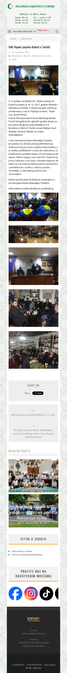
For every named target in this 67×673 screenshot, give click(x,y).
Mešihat (27, 55)
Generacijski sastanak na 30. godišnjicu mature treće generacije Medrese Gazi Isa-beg (34, 512)
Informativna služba (41, 55)
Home (13, 38)
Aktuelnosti (17, 55)
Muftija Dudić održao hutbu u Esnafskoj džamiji (35, 479)
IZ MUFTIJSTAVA (34, 664)
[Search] (57, 31)
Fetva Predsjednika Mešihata (27, 554)
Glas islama (49, 664)
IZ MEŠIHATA (18, 664)
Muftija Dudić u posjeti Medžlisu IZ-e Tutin (33, 414)
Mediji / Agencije (33, 667)
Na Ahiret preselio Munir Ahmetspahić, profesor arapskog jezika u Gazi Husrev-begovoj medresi (34, 434)
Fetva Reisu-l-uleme (22, 551)
